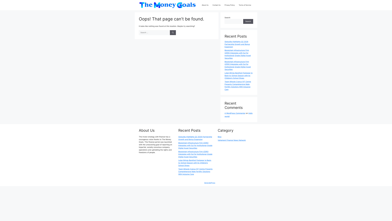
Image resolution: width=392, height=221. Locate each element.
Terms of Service (245, 5)
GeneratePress (209, 183)
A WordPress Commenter (235, 113)
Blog (219, 137)
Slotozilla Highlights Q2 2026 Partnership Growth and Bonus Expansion (237, 44)
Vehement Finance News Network (232, 140)
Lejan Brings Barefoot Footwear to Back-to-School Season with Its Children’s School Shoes (239, 75)
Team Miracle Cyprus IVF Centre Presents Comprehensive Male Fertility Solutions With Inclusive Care (195, 171)
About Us (205, 5)
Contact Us (216, 5)
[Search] (173, 32)
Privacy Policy (230, 5)
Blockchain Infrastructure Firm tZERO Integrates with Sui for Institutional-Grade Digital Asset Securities (195, 145)
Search (227, 18)
